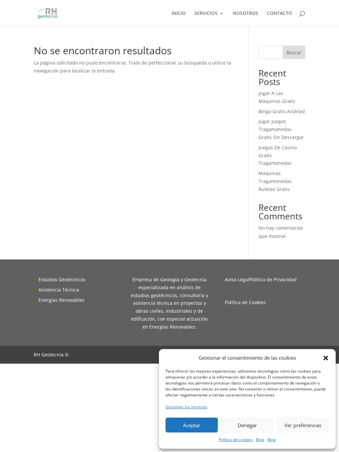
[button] (325, 358)
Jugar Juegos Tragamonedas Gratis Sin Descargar (281, 129)
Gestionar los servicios (186, 407)
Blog (260, 439)
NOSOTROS (245, 13)
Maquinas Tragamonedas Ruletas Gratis (275, 181)
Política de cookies (236, 439)
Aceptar (191, 425)
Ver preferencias (302, 425)
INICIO (178, 13)
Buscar (294, 52)
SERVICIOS (206, 13)
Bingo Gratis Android (282, 111)
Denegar (247, 425)
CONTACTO (279, 13)
